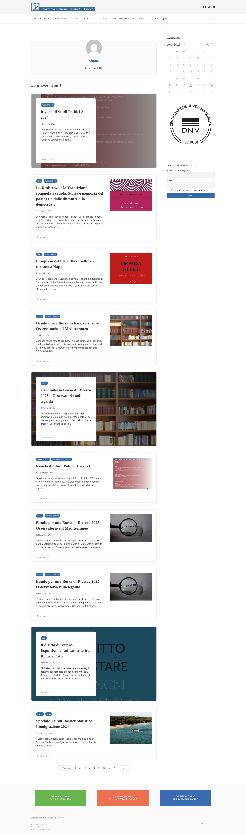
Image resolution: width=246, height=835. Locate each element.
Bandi (39, 316)
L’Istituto (45, 19)
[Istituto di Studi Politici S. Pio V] (63, 7)
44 (115, 768)
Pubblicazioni (61, 19)
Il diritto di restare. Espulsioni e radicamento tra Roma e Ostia (65, 650)
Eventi (40, 714)
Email (169, 180)
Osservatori (138, 19)
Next (124, 768)
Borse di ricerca (52, 316)
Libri (39, 181)
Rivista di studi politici (62, 459)
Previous (66, 768)
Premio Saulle (89, 19)
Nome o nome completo (178, 170)
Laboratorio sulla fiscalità (115, 19)
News (76, 19)
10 (104, 768)
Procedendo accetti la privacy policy (187, 190)
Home (34, 19)
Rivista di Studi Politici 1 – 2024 (63, 466)
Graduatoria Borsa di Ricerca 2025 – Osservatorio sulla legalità (66, 395)
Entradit (154, 19)
